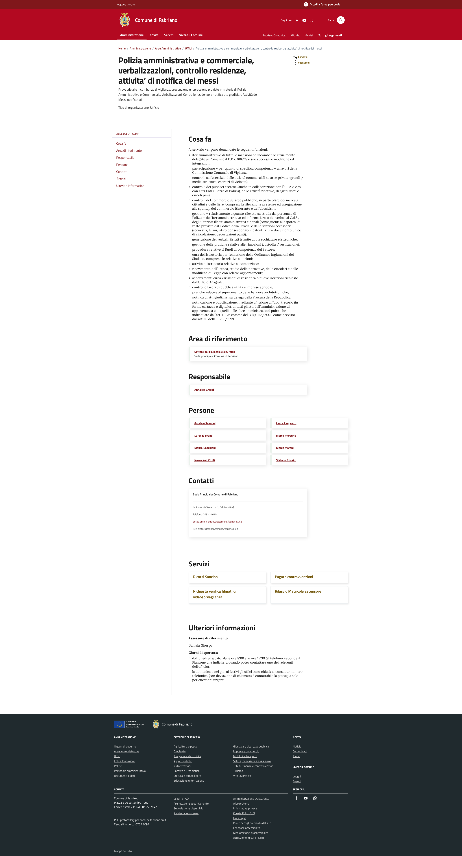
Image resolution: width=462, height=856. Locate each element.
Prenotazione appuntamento (191, 803)
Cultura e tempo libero (187, 775)
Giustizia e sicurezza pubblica (251, 746)
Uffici (117, 756)
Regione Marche (126, 4)
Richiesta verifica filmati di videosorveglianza (214, 594)
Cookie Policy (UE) (244, 813)
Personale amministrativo (130, 771)
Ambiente (180, 751)
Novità (153, 34)
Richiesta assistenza (186, 813)
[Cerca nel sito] (341, 20)
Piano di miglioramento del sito (252, 823)
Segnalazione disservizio (188, 808)
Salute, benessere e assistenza (252, 761)
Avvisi (309, 35)
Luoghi (297, 776)
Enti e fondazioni (124, 761)
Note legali (239, 818)
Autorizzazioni (182, 766)
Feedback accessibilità (246, 828)
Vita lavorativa (242, 775)
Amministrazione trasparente (251, 798)
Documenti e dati (124, 775)
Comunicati (300, 751)
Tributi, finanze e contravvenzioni (253, 766)
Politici (118, 766)
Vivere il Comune (191, 34)
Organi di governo (125, 746)
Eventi (297, 781)
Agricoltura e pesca (185, 746)
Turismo (238, 771)
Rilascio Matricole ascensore (298, 591)
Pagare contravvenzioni (294, 577)
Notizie (297, 746)
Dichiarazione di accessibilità (250, 833)
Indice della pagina (127, 134)
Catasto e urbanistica (187, 771)
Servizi (168, 34)
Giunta (295, 35)
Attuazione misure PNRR (248, 837)
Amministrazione (132, 34)
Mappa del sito (123, 851)
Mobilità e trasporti (245, 756)
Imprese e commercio (246, 751)
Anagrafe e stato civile (187, 756)
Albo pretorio (241, 803)
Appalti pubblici (183, 761)
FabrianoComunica (274, 35)
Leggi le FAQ (181, 798)
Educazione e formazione (189, 780)
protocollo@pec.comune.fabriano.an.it (143, 820)
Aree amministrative (126, 751)
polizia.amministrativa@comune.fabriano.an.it (217, 522)
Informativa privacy (245, 808)
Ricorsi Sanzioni (206, 577)
